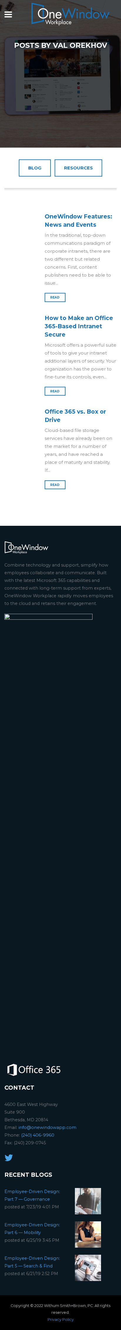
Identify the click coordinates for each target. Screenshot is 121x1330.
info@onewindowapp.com (47, 1127)
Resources (78, 168)
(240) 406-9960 (37, 1135)
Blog (34, 168)
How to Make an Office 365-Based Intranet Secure (79, 326)
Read (55, 297)
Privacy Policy (61, 1319)
